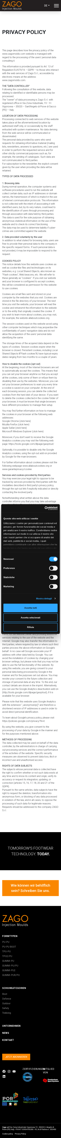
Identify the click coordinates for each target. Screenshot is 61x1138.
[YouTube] (14, 1071)
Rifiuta (30, 627)
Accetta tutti (30, 608)
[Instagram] (9, 1071)
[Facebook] (4, 1071)
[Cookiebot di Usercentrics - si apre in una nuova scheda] (45, 508)
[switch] (50, 568)
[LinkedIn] (4, 1076)
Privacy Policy (20, 1134)
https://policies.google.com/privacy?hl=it (23, 721)
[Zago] (13, 5)
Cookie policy (7, 1134)
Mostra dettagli (44, 598)
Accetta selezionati (30, 617)
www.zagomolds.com (13, 53)
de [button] (45, 5)
